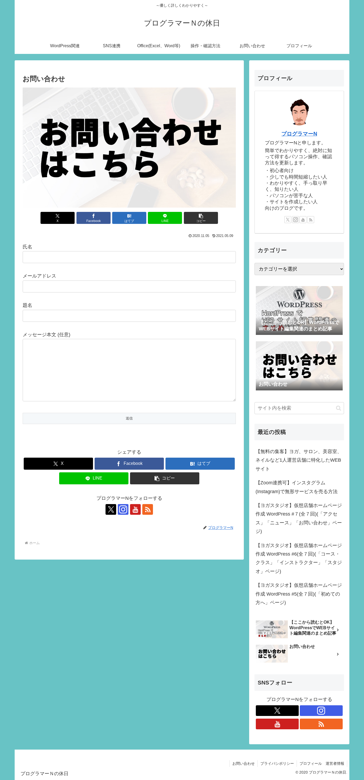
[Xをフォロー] (111, 509)
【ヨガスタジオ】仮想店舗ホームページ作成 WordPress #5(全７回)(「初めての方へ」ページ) (299, 594)
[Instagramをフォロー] (123, 509)
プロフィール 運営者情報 (322, 763)
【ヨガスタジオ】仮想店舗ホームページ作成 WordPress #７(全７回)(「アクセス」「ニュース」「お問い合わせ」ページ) (299, 518)
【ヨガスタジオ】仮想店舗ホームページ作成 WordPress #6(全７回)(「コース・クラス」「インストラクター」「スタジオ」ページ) (299, 558)
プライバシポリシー (277, 763)
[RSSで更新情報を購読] (147, 509)
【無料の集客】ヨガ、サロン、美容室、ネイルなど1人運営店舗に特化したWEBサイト (299, 460)
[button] (201, 218)
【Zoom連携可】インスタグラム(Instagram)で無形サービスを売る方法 (297, 487)
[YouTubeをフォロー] (135, 509)
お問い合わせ (243, 763)
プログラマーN (299, 134)
